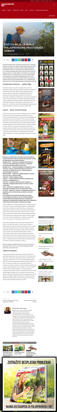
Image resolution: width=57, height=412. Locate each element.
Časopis (9, 10)
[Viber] (22, 60)
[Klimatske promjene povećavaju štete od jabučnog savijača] (46, 279)
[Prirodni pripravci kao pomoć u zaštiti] (19, 347)
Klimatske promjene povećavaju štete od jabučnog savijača (45, 273)
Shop (26, 10)
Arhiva (51, 0)
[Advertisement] (19, 284)
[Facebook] (13, 60)
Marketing (32, 0)
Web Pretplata (16, 10)
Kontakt (47, 0)
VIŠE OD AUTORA (24, 343)
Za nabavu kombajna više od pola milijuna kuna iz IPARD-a (10, 301)
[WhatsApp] (19, 60)
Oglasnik (31, 10)
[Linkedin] (29, 60)
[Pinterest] (26, 60)
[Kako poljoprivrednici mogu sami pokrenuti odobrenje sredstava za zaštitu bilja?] (8, 347)
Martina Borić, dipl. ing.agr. (12, 54)
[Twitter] (16, 60)
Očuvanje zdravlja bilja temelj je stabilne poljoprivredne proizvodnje (45, 248)
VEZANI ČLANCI (15, 343)
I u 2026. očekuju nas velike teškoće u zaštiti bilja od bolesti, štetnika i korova (45, 260)
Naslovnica (5, 20)
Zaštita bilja (15, 20)
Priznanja (42, 0)
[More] (32, 60)
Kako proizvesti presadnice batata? (30, 301)
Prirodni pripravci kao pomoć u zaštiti (45, 234)
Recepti (21, 10)
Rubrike (3, 10)
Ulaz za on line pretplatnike (42, 10)
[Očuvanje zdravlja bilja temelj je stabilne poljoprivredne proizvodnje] (31, 347)
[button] (54, 4)
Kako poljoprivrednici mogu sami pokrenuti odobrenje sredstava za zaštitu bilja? (46, 222)
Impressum (38, 0)
